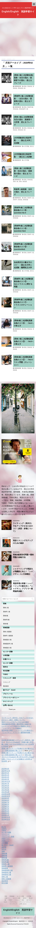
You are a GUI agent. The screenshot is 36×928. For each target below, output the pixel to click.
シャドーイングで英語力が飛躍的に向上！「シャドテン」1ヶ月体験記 (23, 571)
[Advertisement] (18, 37)
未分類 (4, 847)
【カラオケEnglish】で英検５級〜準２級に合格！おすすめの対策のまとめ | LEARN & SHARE (18, 744)
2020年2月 (5, 813)
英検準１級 (30, 198)
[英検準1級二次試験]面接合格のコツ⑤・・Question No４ (23, 210)
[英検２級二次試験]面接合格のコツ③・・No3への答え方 (24, 341)
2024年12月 (6, 771)
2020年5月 (5, 807)
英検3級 (29, 128)
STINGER (26, 924)
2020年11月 (6, 796)
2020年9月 (5, 798)
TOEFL (4, 829)
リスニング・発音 (9, 678)
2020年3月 (5, 811)
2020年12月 (6, 794)
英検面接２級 (22, 88)
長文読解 (6, 671)
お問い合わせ (8, 705)
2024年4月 (5, 775)
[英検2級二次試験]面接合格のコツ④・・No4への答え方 (24, 323)
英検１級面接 (23, 181)
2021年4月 (5, 788)
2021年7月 (5, 783)
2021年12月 (6, 781)
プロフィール (8, 694)
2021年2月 (5, 790)
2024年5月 (5, 773)
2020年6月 (5, 804)
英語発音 (6, 686)
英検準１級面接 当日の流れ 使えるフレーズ (23, 191)
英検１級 (15, 181)
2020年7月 (5, 802)
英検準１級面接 (17, 199)
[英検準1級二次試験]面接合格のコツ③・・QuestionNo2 (23, 246)
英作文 (32, 146)
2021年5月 (5, 785)
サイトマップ (8, 701)
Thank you (9, 709)
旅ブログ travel (9, 690)
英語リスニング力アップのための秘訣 (15, 722)
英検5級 (4, 858)
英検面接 (15, 109)
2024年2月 (5, 779)
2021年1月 (5, 792)
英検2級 (29, 86)
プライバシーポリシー (11, 697)
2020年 (9, 59)
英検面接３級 (22, 130)
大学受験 (26, 146)
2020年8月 (5, 800)
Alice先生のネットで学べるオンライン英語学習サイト (18, 918)
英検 (25, 86)
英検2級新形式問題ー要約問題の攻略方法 (16, 724)
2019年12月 (6, 817)
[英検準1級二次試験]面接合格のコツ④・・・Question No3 (23, 228)
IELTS (4, 827)
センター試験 (8, 651)
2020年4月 (5, 809)
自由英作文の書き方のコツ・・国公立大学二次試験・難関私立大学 (23, 265)
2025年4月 (5, 769)
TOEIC (5, 674)
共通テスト (7, 659)
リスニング (6, 682)
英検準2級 (30, 107)
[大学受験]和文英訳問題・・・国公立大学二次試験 (23, 140)
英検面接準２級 (23, 109)
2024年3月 (5, 777)
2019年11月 (6, 819)
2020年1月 (5, 815)
